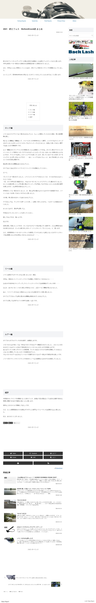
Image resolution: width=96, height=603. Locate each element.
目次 (31, 105)
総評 (31, 117)
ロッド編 (32, 110)
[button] (92, 35)
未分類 (10, 423)
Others (5, 423)
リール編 (32, 112)
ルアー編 (32, 114)
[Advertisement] (33, 46)
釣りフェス (17, 423)
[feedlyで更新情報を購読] (18, 463)
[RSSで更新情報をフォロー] (48, 463)
